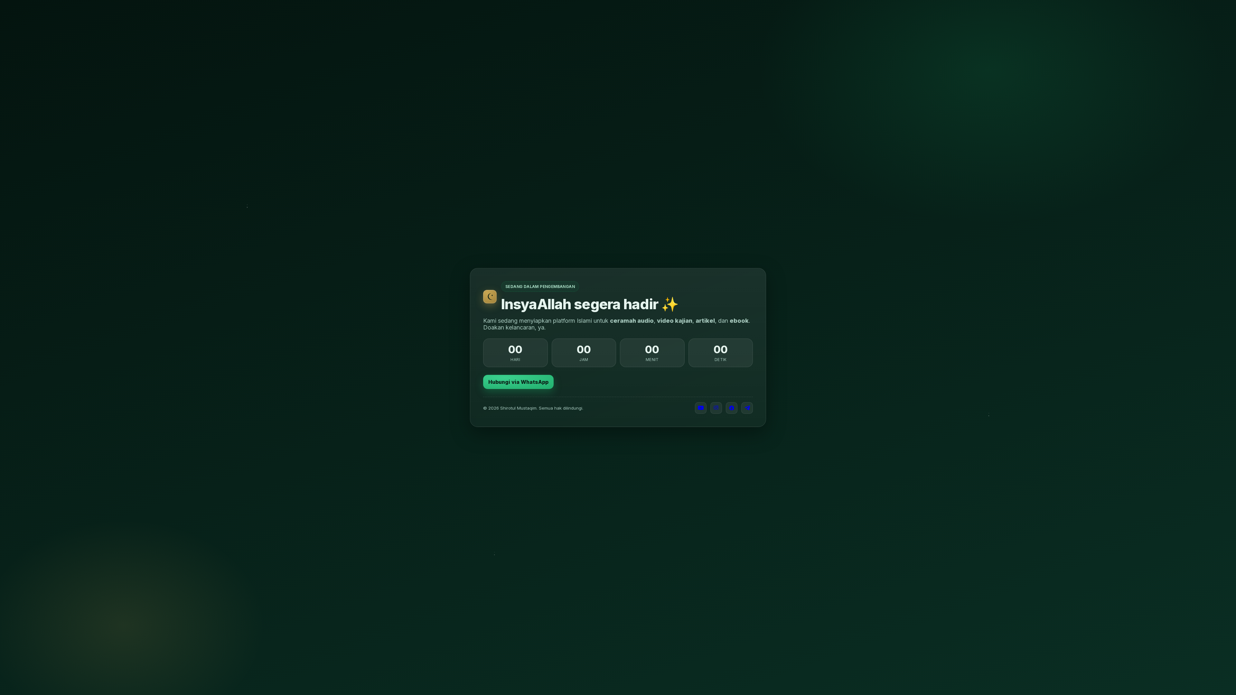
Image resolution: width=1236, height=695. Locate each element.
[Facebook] (731, 408)
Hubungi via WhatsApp (518, 382)
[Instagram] (716, 408)
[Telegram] (747, 408)
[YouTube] (701, 408)
